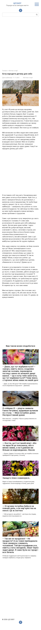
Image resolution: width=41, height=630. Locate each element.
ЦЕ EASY (17, 3)
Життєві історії (28, 77)
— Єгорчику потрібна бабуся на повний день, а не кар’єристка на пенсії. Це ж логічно (19, 508)
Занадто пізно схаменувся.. (16, 478)
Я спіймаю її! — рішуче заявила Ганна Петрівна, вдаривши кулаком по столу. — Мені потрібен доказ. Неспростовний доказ (20, 411)
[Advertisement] (20, 43)
